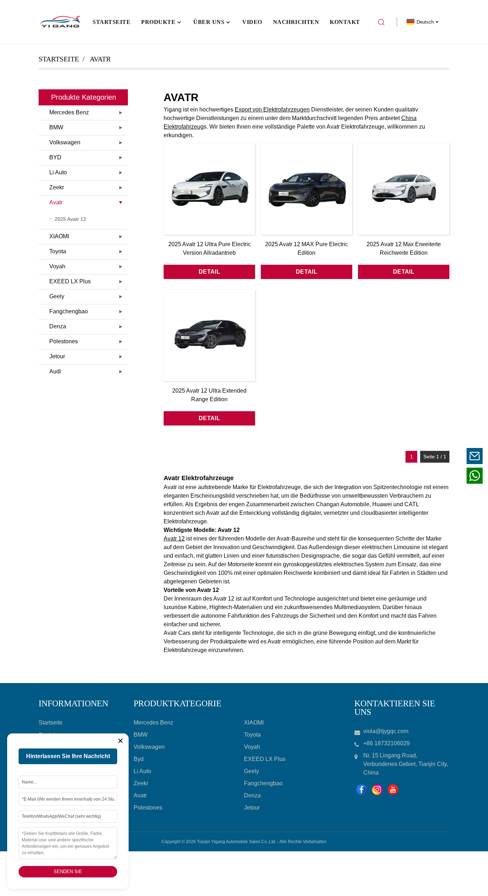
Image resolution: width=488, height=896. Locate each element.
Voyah (57, 266)
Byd (139, 759)
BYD (55, 157)
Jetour (57, 356)
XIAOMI (59, 236)
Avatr (56, 202)
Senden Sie (68, 871)
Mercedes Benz (69, 112)
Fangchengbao (68, 311)
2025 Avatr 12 (70, 219)
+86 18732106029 (430, 475)
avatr (100, 59)
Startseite (59, 59)
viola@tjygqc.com (430, 456)
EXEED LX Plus (70, 281)
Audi (55, 371)
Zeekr (56, 187)
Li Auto (58, 172)
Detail (209, 272)
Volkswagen (64, 142)
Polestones (63, 341)
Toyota (57, 251)
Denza (57, 326)
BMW (56, 127)
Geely (56, 296)
